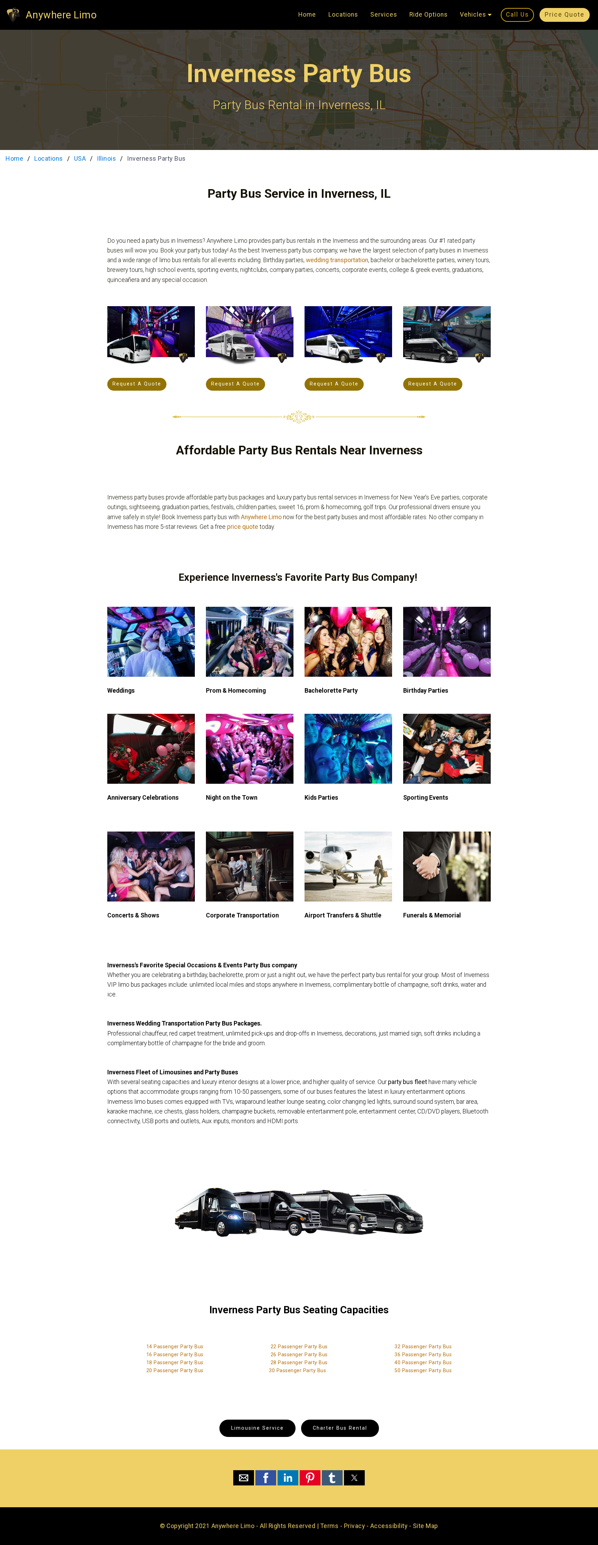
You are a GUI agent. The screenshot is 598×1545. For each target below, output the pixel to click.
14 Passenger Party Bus (174, 1347)
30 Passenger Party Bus (297, 1371)
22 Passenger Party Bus (299, 1347)
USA (80, 158)
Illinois (106, 158)
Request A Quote (136, 384)
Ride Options (428, 14)
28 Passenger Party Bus (299, 1363)
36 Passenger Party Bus (423, 1355)
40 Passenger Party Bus (423, 1363)
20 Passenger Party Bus (174, 1371)
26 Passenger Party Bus (299, 1355)
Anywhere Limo (61, 15)
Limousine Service (257, 1428)
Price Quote (565, 14)
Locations (343, 14)
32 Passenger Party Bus (423, 1347)
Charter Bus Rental (340, 1428)
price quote (242, 526)
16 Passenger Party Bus (174, 1355)
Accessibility (389, 1525)
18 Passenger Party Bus (174, 1363)
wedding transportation (337, 260)
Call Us (517, 14)
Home (307, 14)
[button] (243, 1477)
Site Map (425, 1525)
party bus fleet (407, 1081)
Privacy (354, 1525)
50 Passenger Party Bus (423, 1371)
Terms (329, 1525)
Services (383, 14)
